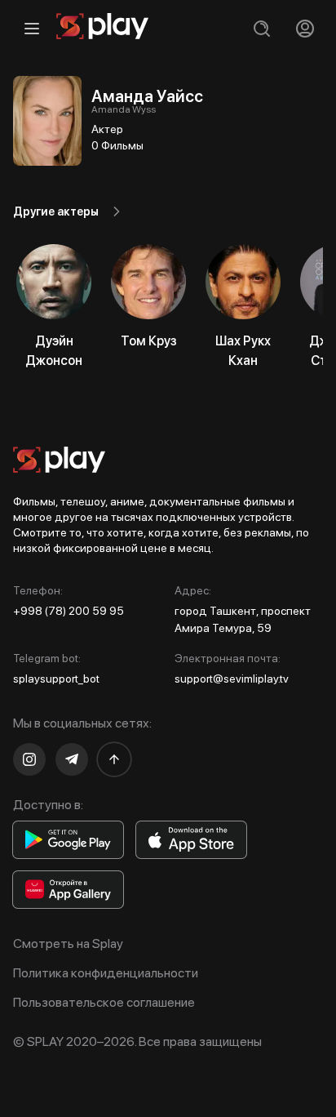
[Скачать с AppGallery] (68, 889)
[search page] (261, 28)
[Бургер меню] (31, 28)
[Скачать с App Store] (191, 839)
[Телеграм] (71, 759)
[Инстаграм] (29, 759)
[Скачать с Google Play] (68, 839)
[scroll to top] (114, 759)
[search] (261, 28)
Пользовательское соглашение (104, 1002)
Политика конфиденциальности (105, 973)
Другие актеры (56, 211)
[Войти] (304, 28)
